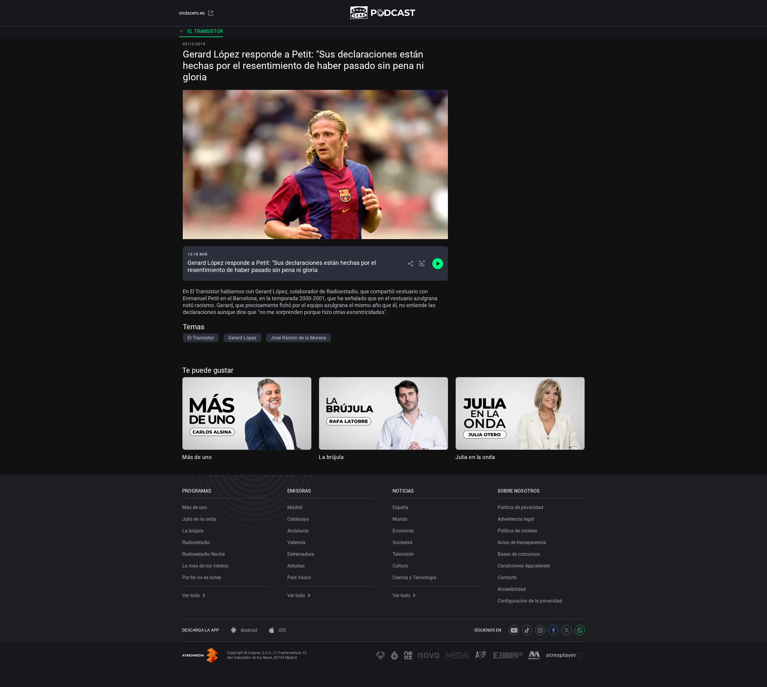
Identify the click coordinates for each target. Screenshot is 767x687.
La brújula (331, 457)
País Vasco (299, 577)
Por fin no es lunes (201, 577)
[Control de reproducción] (437, 263)
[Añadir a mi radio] (422, 264)
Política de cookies (517, 531)
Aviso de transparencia (522, 542)
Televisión (403, 554)
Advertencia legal (516, 519)
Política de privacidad (520, 507)
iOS (281, 630)
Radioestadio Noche (203, 554)
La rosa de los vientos (205, 566)
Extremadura (300, 554)
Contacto (507, 577)
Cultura (400, 566)
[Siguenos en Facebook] (553, 630)
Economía (403, 531)
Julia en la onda (475, 457)
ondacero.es (192, 13)
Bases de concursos (519, 554)
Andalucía (298, 531)
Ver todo (191, 595)
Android (248, 630)
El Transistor (205, 31)
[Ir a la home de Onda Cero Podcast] (383, 12)
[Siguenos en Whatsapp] (580, 630)
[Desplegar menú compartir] (410, 264)
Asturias (296, 566)
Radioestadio (196, 542)
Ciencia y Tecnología (414, 577)
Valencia (296, 542)
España (400, 507)
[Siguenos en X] (566, 630)
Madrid (294, 507)
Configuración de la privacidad (530, 601)
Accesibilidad (512, 589)
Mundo (399, 519)
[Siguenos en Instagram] (540, 630)
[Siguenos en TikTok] (527, 630)
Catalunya (298, 519)
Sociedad (402, 542)
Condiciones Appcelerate (524, 566)
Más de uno (197, 457)
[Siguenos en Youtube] (514, 630)
